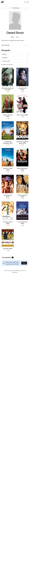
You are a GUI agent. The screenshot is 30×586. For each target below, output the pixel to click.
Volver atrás (16, 8)
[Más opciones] (27, 45)
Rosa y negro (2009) (22, 115)
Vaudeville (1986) (7, 248)
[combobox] (13, 45)
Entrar (24, 263)
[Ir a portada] (2, 2)
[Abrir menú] (28, 2)
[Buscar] (25, 2)
